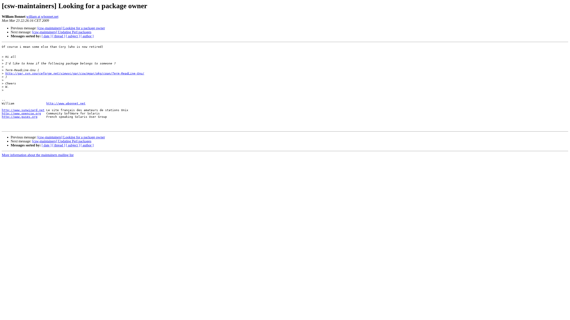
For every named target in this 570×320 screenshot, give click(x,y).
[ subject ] (73, 36)
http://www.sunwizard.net (23, 110)
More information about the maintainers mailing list (37, 155)
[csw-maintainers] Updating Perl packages (61, 32)
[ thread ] (58, 36)
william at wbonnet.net (42, 16)
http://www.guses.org (19, 116)
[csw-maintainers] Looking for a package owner (71, 28)
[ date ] (46, 36)
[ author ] (87, 36)
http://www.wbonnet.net (66, 103)
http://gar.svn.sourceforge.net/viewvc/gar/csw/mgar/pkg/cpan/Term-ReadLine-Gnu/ (74, 73)
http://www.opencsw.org (21, 113)
